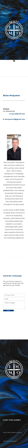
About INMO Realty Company (12, 432)
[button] (14, 61)
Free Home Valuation (10, 441)
